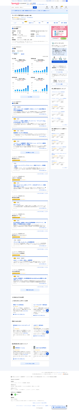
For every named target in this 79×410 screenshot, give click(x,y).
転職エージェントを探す (36, 386)
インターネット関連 (29, 376)
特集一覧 (56, 8)
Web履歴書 (24, 382)
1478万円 (62, 115)
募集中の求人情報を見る (20, 314)
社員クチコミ (32, 22)
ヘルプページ (60, 372)
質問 (48, 22)
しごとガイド (28, 389)
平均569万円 (30, 17)
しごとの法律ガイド (22, 389)
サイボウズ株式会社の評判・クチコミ (39, 376)
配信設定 (28, 382)
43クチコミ (24, 17)
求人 (24, 22)
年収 (41, 22)
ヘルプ (53, 0)
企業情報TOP (23, 376)
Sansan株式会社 (16, 271)
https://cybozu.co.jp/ (40, 36)
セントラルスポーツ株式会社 (40, 304)
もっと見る (64, 124)
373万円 (62, 137)
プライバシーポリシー (19, 405)
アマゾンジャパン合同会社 (18, 253)
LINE (17, 394)
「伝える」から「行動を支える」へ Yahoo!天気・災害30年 (21, 0)
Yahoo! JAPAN (48, 0)
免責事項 (46, 405)
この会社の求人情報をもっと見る (42, 173)
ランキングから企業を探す (27, 386)
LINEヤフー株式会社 (17, 178)
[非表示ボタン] (66, 406)
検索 (67, 1)
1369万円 (62, 121)
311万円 (62, 150)
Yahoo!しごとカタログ (15, 376)
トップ (15, 22)
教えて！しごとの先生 (14, 389)
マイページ (66, 8)
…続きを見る (25, 310)
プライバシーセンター (27, 405)
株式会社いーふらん (20, 347)
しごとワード (33, 389)
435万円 (62, 164)
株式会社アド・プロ (16, 215)
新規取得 (34, 3)
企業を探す (47, 8)
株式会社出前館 (15, 197)
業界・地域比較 (64, 22)
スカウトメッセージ (14, 382)
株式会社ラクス (15, 158)
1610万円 (62, 95)
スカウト (61, 8)
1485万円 (62, 108)
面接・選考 (57, 22)
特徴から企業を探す (18, 386)
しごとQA (52, 8)
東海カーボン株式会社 (18, 304)
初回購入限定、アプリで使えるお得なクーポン (39, 4)
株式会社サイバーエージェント (19, 235)
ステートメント (40, 405)
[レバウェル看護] (59, 39)
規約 (34, 405)
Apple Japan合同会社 (41, 347)
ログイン (28, 4)
